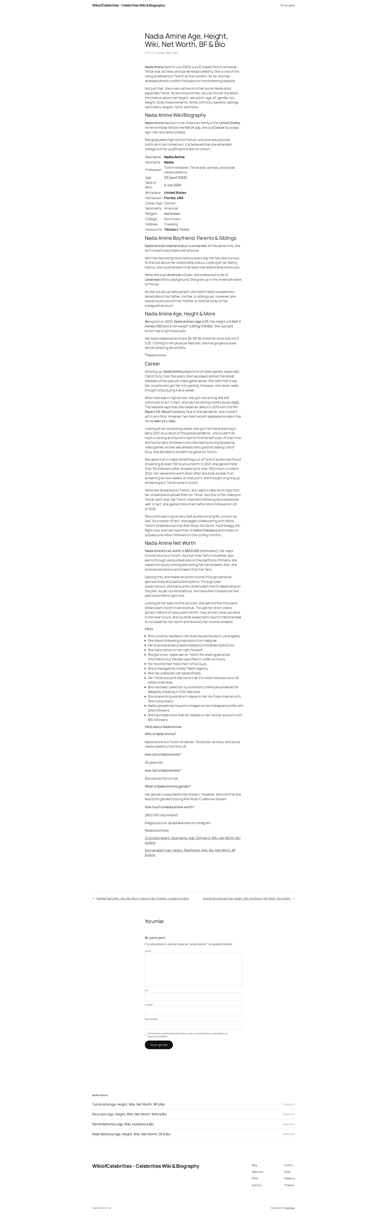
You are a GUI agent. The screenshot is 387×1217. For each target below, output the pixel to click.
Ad (147, 990)
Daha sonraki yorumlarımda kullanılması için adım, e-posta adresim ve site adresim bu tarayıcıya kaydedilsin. (188, 1035)
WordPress (290, 1207)
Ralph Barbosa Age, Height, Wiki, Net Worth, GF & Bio (131, 1134)
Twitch (175, 52)
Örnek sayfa (287, 5)
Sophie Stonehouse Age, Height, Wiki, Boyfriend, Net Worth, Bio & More (246, 898)
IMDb (235, 402)
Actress (160, 52)
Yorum (148, 950)
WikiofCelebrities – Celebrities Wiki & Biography (128, 5)
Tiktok (168, 52)
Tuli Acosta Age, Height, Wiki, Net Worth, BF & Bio (128, 1104)
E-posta (149, 1004)
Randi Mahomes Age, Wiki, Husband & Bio (123, 1124)
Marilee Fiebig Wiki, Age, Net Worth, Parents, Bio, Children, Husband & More (143, 898)
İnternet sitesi (151, 1019)
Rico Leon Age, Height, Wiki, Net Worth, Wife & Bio (129, 1114)
